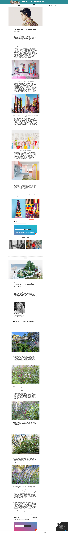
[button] (58, 524)
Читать (15, 27)
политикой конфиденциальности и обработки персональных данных (25, 232)
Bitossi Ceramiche (31, 219)
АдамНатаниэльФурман (22, 223)
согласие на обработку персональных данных (25, 231)
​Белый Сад (26, 297)
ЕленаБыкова (27, 519)
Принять (45, 532)
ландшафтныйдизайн (20, 519)
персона (16, 223)
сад (15, 519)
